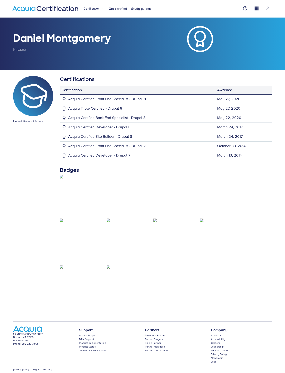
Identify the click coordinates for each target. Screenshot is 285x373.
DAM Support (86, 339)
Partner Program (154, 339)
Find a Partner (153, 343)
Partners (152, 330)
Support (86, 330)
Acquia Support (88, 335)
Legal (214, 362)
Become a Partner (155, 335)
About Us (216, 335)
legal (36, 369)
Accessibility (218, 339)
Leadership (217, 347)
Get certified (118, 8)
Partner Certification (156, 350)
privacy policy (21, 369)
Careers (215, 343)
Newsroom (217, 358)
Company (219, 330)
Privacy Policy (219, 354)
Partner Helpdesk (155, 347)
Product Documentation (92, 343)
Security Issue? (219, 350)
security (47, 369)
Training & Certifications (92, 350)
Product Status (87, 347)
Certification (92, 8)
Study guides (141, 8)
